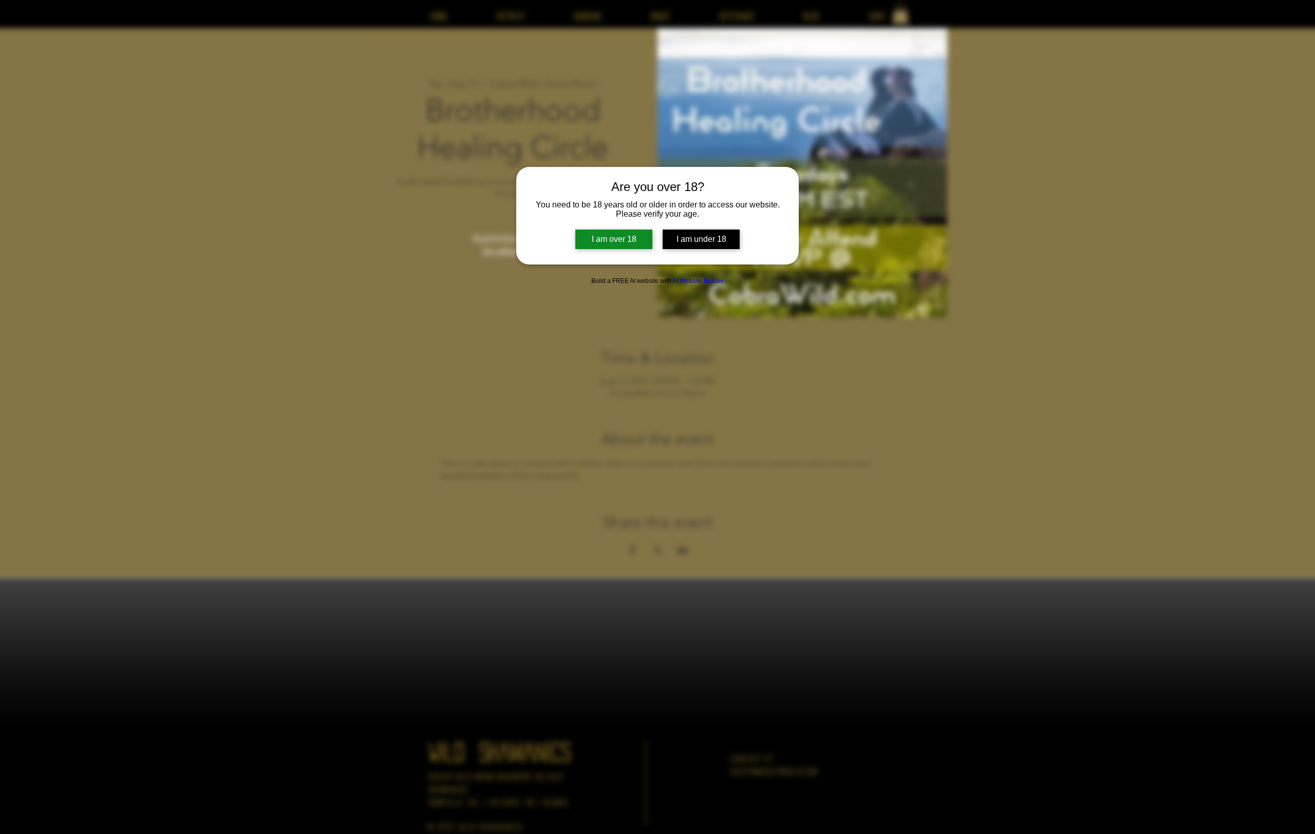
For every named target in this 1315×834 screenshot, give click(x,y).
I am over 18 (614, 239)
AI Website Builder (698, 281)
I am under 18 (701, 239)
